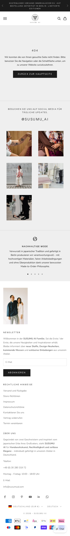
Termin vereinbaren (12, 423)
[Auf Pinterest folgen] (21, 496)
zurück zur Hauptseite (35, 74)
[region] (35, 252)
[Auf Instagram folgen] (13, 496)
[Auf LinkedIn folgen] (38, 496)
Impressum (9, 401)
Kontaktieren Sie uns (13, 412)
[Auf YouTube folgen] (30, 496)
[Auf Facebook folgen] (5, 496)
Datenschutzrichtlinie (13, 407)
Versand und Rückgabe (15, 390)
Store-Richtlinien (11, 396)
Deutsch (52, 506)
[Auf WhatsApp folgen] (47, 496)
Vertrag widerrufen (12, 417)
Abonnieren (17, 372)
